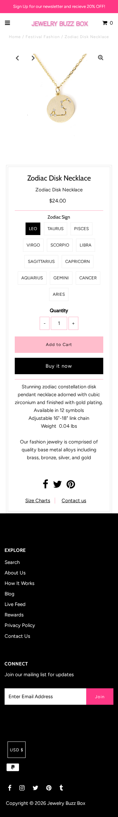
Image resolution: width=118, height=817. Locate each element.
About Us (15, 573)
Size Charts (37, 501)
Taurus (56, 228)
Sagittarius (41, 261)
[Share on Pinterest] (71, 486)
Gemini (61, 277)
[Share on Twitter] (57, 486)
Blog (9, 594)
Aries (59, 294)
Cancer (88, 277)
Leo (33, 228)
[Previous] (17, 58)
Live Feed (15, 604)
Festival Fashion (43, 36)
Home (15, 36)
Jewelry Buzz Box (66, 803)
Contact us (74, 501)
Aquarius (32, 277)
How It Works (19, 583)
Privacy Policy (20, 625)
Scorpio (59, 245)
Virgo (33, 245)
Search (12, 562)
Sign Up (20, 6)
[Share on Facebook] (45, 486)
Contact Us (17, 636)
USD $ (16, 749)
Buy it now (59, 366)
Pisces (81, 228)
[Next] (33, 58)
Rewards (14, 615)
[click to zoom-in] (100, 58)
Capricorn (77, 261)
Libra (85, 245)
